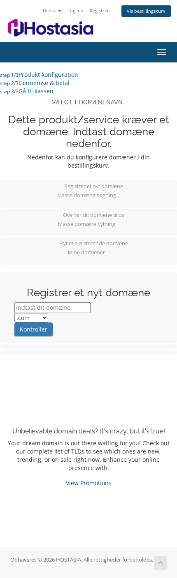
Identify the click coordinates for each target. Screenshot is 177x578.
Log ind (76, 10)
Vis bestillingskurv (146, 11)
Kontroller (33, 329)
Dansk (50, 10)
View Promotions (89, 483)
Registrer (99, 10)
